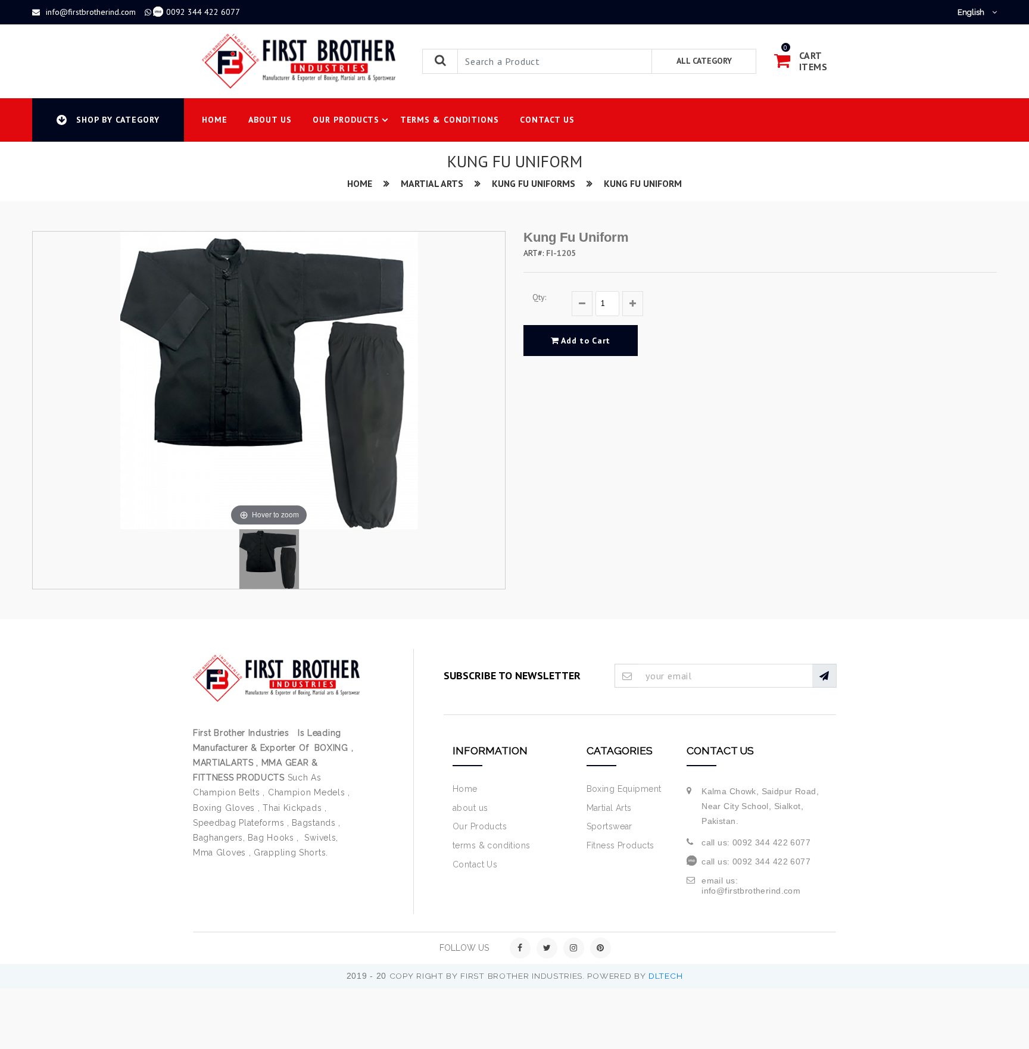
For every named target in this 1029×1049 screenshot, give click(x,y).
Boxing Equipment (624, 789)
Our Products (346, 119)
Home (214, 119)
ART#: (533, 253)
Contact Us (547, 119)
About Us (270, 119)
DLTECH (665, 976)
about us (470, 808)
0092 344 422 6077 (203, 12)
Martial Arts (432, 183)
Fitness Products (620, 845)
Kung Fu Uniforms (533, 183)
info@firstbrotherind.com (91, 12)
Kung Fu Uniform (643, 183)
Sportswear (609, 826)
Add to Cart (584, 340)
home (359, 183)
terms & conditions (492, 845)
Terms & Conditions (450, 119)
